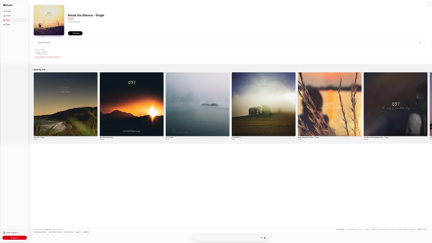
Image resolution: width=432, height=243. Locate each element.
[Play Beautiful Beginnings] (102, 133)
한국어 (393, 229)
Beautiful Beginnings (107, 73)
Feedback (86, 232)
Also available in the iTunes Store (46, 57)
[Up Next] (261, 237)
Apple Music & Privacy (55, 232)
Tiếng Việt (412, 229)
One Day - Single (40, 73)
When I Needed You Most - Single (310, 73)
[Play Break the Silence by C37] (36, 43)
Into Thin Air (170, 73)
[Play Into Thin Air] (168, 133)
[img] (8, 5)
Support (78, 232)
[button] (14, 11)
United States (340, 229)
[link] (40, 69)
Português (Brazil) (402, 229)
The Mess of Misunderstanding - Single (378, 73)
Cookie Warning (68, 232)
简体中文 (374, 229)
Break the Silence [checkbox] (44, 42)
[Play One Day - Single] (36, 133)
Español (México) (351, 229)
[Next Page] (429, 104)
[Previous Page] (31, 104)
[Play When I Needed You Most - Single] (300, 133)
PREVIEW (419, 42)
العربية (360, 229)
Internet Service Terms (40, 232)
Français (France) (384, 229)
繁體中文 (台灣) (422, 229)
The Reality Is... (237, 73)
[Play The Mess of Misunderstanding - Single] (366, 133)
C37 (71, 18)
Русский (366, 229)
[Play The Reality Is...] (234, 133)
